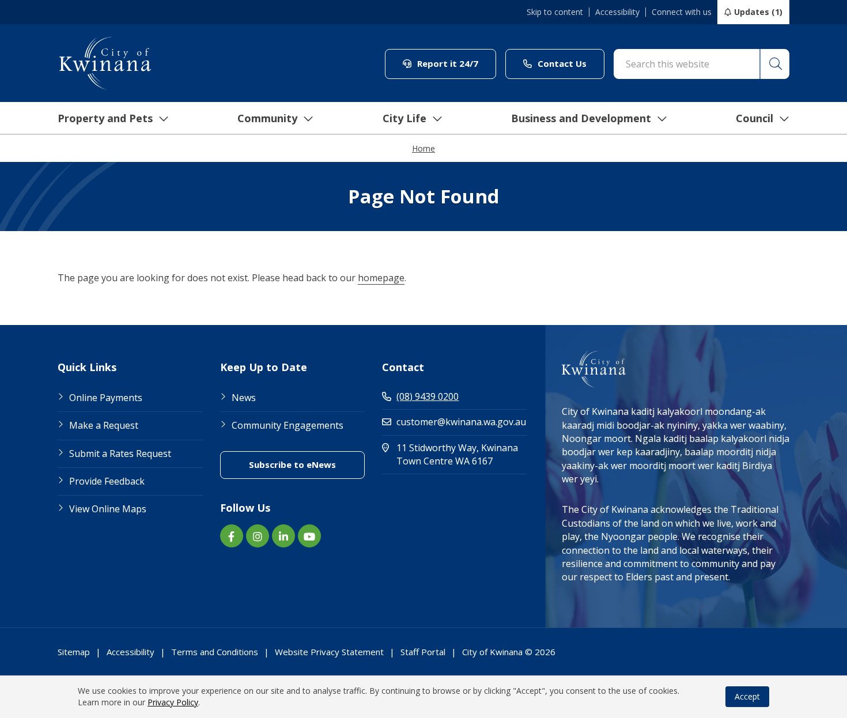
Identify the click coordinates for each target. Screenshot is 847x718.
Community (267, 118)
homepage (381, 277)
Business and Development (581, 118)
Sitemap (74, 651)
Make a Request (103, 425)
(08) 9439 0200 (427, 396)
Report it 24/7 (455, 63)
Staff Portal (422, 651)
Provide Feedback (107, 481)
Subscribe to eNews (307, 464)
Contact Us (569, 63)
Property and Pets (105, 118)
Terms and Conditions (214, 651)
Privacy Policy (173, 702)
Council (754, 118)
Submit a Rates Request (120, 453)
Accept (747, 696)
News (244, 397)
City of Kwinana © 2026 (508, 651)
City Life (404, 118)
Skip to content (555, 12)
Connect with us (682, 12)
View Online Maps (107, 508)
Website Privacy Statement (329, 651)
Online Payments (105, 397)
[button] (774, 64)
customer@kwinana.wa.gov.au (461, 421)
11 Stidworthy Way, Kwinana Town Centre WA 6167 (461, 454)
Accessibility (617, 12)
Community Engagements (287, 425)
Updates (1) (758, 11)
